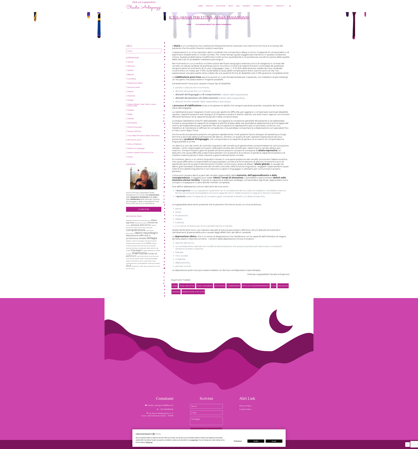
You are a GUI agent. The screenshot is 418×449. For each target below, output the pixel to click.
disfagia (152, 238)
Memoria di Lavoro (134, 140)
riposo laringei (148, 261)
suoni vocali (156, 266)
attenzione (220, 286)
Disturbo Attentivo (134, 131)
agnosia (130, 222)
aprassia (135, 225)
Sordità (130, 157)
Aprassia (130, 70)
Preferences (238, 441)
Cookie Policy (245, 409)
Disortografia (132, 123)
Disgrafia (130, 110)
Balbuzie (130, 75)
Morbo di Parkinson (134, 144)
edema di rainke (141, 243)
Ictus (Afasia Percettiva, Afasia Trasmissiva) (143, 136)
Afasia (174, 286)
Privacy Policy (245, 406)
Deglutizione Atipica (135, 83)
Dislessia (130, 119)
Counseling (131, 79)
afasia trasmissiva (204, 286)
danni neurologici (146, 232)
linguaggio (283, 286)
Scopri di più (143, 209)
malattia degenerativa (148, 250)
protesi (142, 258)
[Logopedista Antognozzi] (143, 6)
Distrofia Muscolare (134, 127)
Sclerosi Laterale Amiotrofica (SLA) (140, 153)
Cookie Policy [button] (194, 440)
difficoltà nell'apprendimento (255, 286)
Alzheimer (131, 66)
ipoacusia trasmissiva (132, 248)
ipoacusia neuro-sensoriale (148, 246)
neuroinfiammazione (143, 256)
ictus (273, 286)
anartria (128, 225)
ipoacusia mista (135, 246)
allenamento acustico (141, 223)
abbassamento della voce (133, 220)
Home (189, 24)
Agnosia (130, 62)
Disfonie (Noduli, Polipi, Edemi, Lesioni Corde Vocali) (141, 105)
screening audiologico (154, 263)
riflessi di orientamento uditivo (134, 261)
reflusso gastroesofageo (150, 258)
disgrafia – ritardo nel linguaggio (135, 241)
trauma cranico (130, 268)
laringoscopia (142, 248)
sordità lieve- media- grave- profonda (142, 266)
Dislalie (129, 114)
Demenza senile (133, 87)
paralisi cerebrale (134, 258)
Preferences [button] (149, 442)
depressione (132, 235)
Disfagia (130, 100)
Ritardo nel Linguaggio (136, 148)
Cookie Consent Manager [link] (143, 434)
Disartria (130, 92)
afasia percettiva (187, 286)
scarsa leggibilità (142, 263)
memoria (176, 292)
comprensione (233, 286)
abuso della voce (145, 220)
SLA (128, 265)
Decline (256, 441)
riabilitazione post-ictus (193, 292)
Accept (274, 441)
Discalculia (131, 96)
